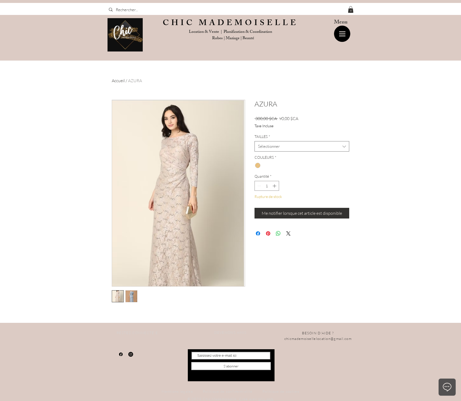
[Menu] (342, 34)
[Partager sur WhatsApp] (278, 233)
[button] (350, 9)
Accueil (118, 80)
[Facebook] (120, 354)
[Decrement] (258, 185)
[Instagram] (130, 354)
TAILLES (262, 136)
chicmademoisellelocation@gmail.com (318, 338)
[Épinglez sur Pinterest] (268, 233)
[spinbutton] (267, 185)
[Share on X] (288, 233)
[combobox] (302, 146)
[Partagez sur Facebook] (258, 233)
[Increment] (275, 185)
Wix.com (265, 399)
